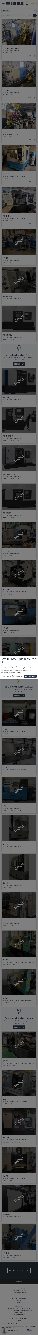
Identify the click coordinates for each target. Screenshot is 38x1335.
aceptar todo (30, 676)
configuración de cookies (12, 676)
